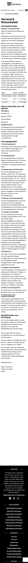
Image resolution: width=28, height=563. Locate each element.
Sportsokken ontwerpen (14, 514)
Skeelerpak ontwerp (14, 517)
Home (2, 14)
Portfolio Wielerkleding (14, 557)
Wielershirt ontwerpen (14, 525)
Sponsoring (14, 542)
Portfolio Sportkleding (14, 554)
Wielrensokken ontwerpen (14, 523)
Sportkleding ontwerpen (14, 508)
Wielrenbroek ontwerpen (14, 528)
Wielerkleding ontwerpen (14, 520)
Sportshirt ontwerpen (14, 511)
